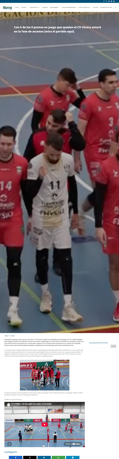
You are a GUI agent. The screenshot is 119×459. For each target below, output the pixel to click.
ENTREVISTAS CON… (106, 7)
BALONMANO (54, 7)
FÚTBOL (23, 7)
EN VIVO (95, 7)
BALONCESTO (34, 7)
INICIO (17, 7)
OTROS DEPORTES (83, 7)
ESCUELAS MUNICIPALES (69, 7)
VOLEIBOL (45, 7)
